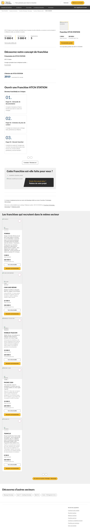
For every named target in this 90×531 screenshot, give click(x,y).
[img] (13, 7)
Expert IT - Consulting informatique (24, 494)
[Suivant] (31, 157)
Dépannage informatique (8, 494)
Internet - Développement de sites (49, 494)
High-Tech (37, 494)
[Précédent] (28, 157)
